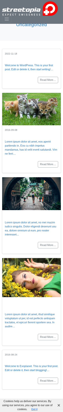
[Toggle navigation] (6, 19)
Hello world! (16, 58)
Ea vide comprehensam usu (31, 134)
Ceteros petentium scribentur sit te (22, 304)
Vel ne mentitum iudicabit (28, 215)
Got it (34, 409)
